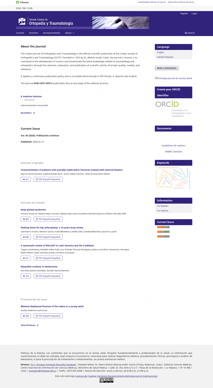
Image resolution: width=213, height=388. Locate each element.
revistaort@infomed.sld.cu (42, 370)
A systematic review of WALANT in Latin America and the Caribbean (57, 245)
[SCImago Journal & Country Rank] (173, 78)
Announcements (51, 32)
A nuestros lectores (31, 96)
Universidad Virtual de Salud (151, 2)
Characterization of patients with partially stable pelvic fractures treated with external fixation (72, 169)
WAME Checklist (173, 151)
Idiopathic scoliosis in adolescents (39, 266)
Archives (33, 32)
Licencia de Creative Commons (91, 376)
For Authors (162, 210)
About (68, 32)
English (160, 52)
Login (194, 13)
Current (20, 32)
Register (184, 13)
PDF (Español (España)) (49, 179)
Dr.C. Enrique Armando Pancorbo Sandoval (53, 364)
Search (191, 32)
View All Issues (28, 325)
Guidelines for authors (173, 145)
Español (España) (165, 57)
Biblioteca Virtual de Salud (181, 2)
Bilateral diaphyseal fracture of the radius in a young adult (52, 306)
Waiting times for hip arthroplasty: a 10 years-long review (52, 227)
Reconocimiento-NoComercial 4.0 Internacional (132, 376)
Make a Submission (166, 67)
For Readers (162, 206)
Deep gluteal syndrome (33, 209)
